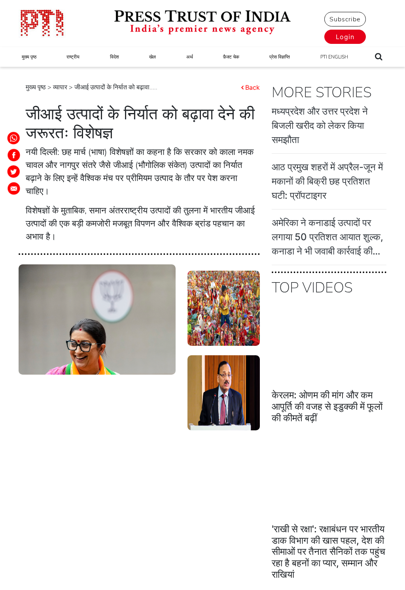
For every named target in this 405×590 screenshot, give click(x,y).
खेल (152, 57)
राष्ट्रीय (72, 57)
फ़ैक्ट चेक (231, 57)
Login (345, 37)
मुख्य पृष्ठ (29, 57)
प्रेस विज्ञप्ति (279, 57)
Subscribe (344, 19)
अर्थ (189, 57)
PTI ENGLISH (334, 57)
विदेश (114, 57)
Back (252, 87)
